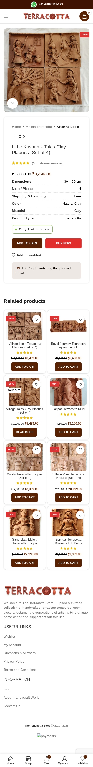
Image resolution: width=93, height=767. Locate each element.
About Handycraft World (22, 697)
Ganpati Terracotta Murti (68, 409)
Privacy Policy (14, 661)
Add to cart (27, 243)
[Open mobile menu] (6, 16)
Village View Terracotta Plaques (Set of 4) (68, 476)
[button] (24, 366)
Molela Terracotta (39, 127)
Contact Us (12, 706)
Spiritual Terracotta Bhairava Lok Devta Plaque (68, 543)
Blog (7, 689)
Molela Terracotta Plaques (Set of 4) (25, 476)
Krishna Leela (68, 127)
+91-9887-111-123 (51, 4)
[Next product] (23, 136)
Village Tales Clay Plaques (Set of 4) (24, 410)
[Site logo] (46, 16)
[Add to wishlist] (36, 319)
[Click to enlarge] (12, 103)
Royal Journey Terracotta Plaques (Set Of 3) (68, 345)
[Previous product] (14, 136)
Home (16, 127)
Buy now (62, 243)
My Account (12, 645)
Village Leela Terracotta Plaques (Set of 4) (25, 345)
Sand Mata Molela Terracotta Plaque (24, 541)
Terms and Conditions (20, 670)
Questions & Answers (20, 653)
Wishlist (9, 636)
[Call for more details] (33, 4)
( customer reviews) (48, 163)
